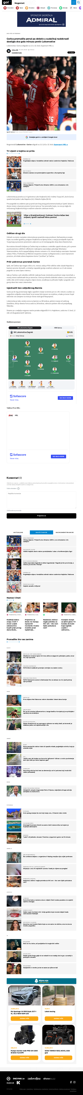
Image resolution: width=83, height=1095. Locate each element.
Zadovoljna (33, 1079)
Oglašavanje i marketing (41, 1089)
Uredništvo (29, 1089)
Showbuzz (49, 1079)
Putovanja (54, 8)
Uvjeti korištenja (53, 1089)
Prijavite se (41, 516)
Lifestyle (42, 8)
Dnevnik (19, 1079)
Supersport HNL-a (61, 144)
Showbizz (31, 8)
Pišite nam (23, 1089)
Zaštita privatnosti (64, 1089)
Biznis (75, 8)
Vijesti (21, 8)
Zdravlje (65, 8)
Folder (10, 1083)
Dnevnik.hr (10, 8)
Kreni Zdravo (18, 1083)
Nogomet (19, 3)
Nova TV (8, 1079)
